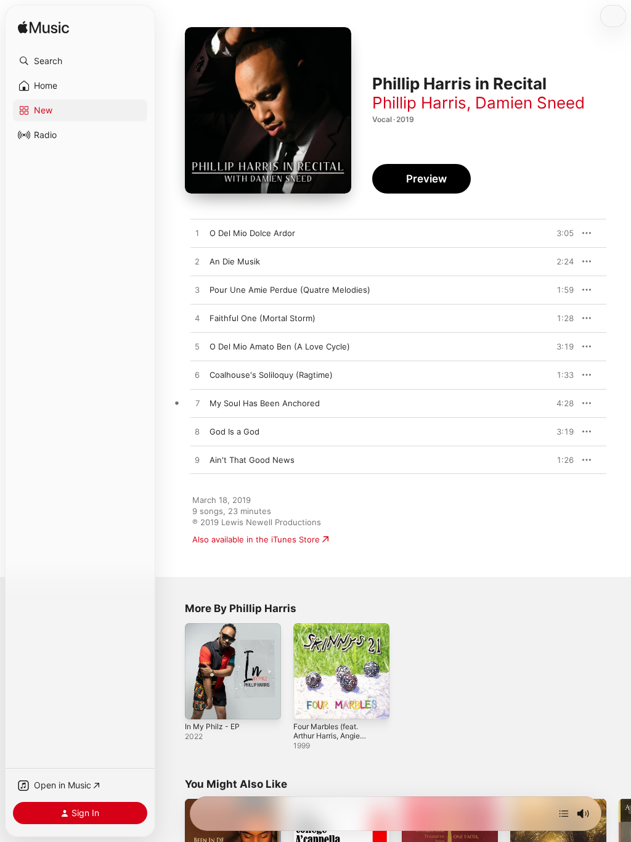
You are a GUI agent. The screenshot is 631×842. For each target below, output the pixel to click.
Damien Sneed (530, 102)
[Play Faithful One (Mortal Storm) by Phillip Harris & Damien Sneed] (197, 318)
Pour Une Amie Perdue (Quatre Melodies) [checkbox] (290, 290)
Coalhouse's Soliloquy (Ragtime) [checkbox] (271, 375)
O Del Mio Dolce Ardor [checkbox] (252, 233)
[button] (80, 61)
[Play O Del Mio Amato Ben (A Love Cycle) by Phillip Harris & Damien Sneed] (197, 347)
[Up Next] (563, 813)
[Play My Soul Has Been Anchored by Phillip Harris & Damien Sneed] (197, 403)
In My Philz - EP (212, 726)
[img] (43, 28)
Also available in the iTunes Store (256, 539)
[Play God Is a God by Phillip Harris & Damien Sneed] (197, 432)
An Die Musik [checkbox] (235, 261)
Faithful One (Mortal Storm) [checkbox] (263, 318)
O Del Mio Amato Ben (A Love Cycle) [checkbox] (280, 346)
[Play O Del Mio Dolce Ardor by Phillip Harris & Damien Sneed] (197, 233)
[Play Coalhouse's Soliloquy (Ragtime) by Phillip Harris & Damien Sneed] (197, 375)
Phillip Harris (419, 102)
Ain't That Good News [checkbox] (252, 460)
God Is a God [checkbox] (234, 431)
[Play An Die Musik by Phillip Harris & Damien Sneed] (197, 262)
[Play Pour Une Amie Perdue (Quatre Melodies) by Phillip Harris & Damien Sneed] (197, 290)
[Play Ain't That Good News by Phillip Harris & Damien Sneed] (197, 460)
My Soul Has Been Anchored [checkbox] (265, 403)
